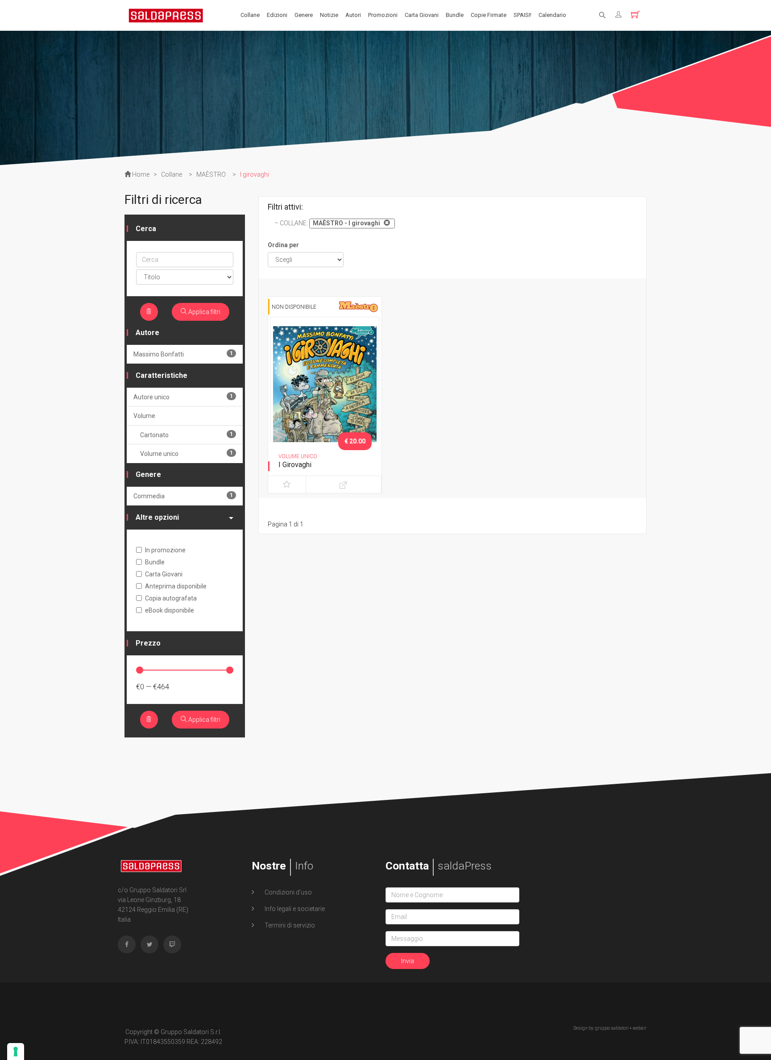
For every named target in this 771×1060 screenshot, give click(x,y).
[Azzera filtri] (149, 312)
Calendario (552, 15)
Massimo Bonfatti (183, 354)
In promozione (165, 550)
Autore (147, 332)
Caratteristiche (161, 375)
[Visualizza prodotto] (343, 484)
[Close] (385, 222)
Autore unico (183, 397)
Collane (250, 15)
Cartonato (186, 435)
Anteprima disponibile (176, 586)
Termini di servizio (289, 925)
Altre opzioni (157, 517)
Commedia (183, 496)
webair (640, 1028)
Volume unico (186, 453)
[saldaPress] (165, 14)
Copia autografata (171, 598)
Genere (303, 15)
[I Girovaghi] (324, 396)
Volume (144, 415)
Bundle (455, 15)
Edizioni (277, 15)
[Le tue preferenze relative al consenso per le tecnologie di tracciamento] (15, 1051)
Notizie (329, 15)
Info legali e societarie (294, 908)
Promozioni (383, 15)
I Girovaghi (294, 464)
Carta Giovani (422, 15)
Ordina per (283, 244)
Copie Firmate (488, 15)
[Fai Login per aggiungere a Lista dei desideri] (287, 484)
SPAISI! (522, 15)
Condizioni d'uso (287, 892)
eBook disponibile (169, 610)
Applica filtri (203, 311)
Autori (353, 15)
